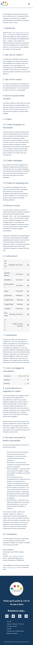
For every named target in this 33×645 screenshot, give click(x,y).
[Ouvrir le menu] (30, 4)
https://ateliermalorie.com (19, 32)
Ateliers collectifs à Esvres (15, 624)
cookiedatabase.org (12, 567)
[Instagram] (19, 616)
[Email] (13, 616)
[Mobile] (6, 616)
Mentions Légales (12, 633)
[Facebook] (26, 616)
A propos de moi (12, 626)
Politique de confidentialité (15, 631)
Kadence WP (26, 641)
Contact (9, 628)
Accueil (9, 621)
